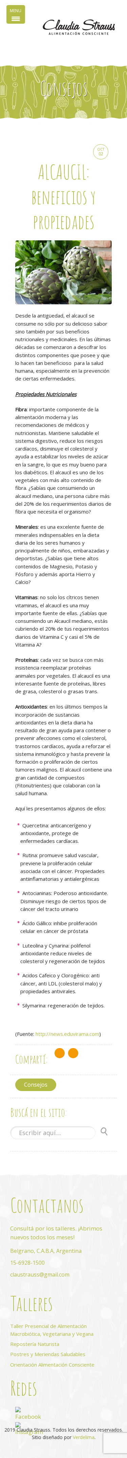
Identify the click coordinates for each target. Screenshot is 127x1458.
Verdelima (83, 1437)
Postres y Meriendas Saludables (47, 1354)
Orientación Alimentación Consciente (52, 1364)
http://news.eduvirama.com (67, 1033)
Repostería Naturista (34, 1344)
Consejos (35, 1084)
